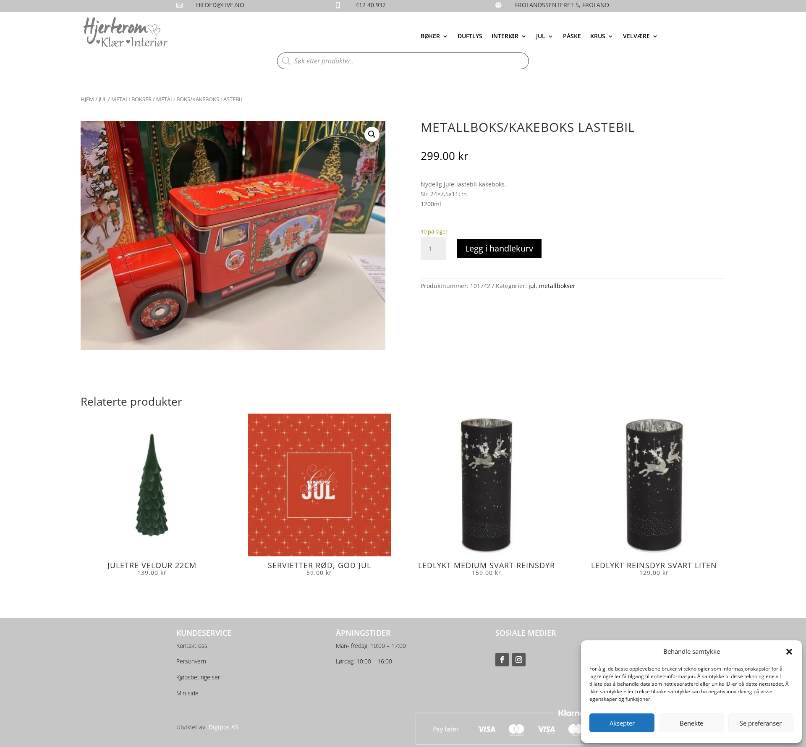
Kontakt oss (191, 646)
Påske (572, 36)
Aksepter (622, 723)
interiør (505, 36)
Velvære (636, 36)
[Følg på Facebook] (502, 659)
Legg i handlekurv (499, 248)
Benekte (691, 723)
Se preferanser (761, 723)
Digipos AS (223, 727)
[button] (789, 651)
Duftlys (470, 36)
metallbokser (131, 99)
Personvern (191, 661)
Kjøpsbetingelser (198, 677)
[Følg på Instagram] (519, 659)
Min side (187, 693)
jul (540, 36)
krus (597, 36)
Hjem (87, 99)
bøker (430, 36)
